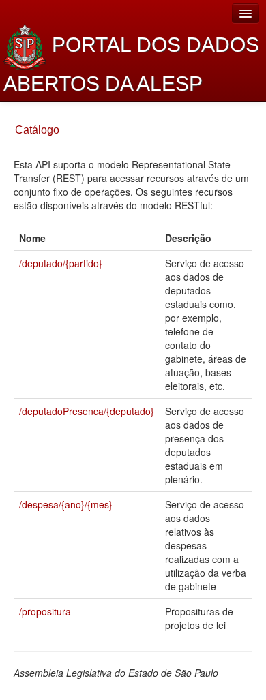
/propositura (45, 611)
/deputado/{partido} (60, 263)
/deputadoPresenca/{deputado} (86, 411)
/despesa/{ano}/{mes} (66, 504)
